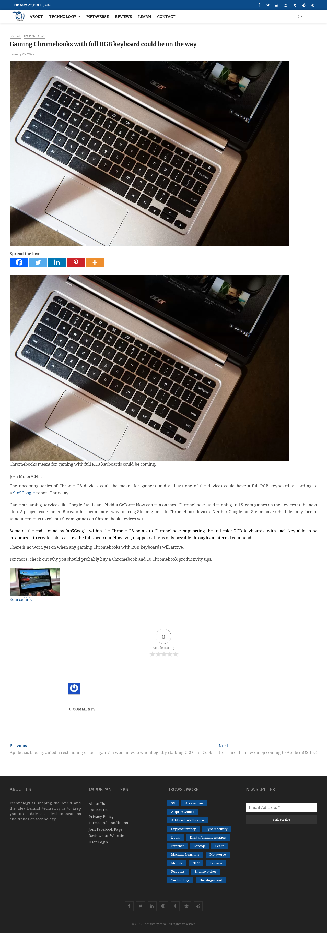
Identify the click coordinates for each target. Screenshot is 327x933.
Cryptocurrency (183, 829)
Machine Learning (185, 854)
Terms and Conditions (108, 822)
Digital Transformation (208, 837)
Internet (177, 846)
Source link (21, 599)
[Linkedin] (57, 262)
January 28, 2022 (22, 54)
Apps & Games (182, 811)
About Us (97, 803)
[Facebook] (19, 262)
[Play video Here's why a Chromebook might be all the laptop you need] (163, 582)
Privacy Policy (101, 816)
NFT (196, 863)
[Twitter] (38, 262)
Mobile (176, 863)
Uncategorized (211, 880)
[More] (95, 262)
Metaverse (97, 16)
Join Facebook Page (105, 829)
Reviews (123, 16)
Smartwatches (205, 871)
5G (173, 803)
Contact (166, 16)
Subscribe (281, 819)
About (36, 16)
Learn (144, 16)
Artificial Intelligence (187, 820)
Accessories (194, 803)
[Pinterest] (76, 262)
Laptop (15, 36)
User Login (98, 842)
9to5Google (24, 493)
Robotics (178, 871)
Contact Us (98, 809)
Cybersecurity (216, 829)
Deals (175, 837)
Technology (62, 16)
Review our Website (106, 835)
